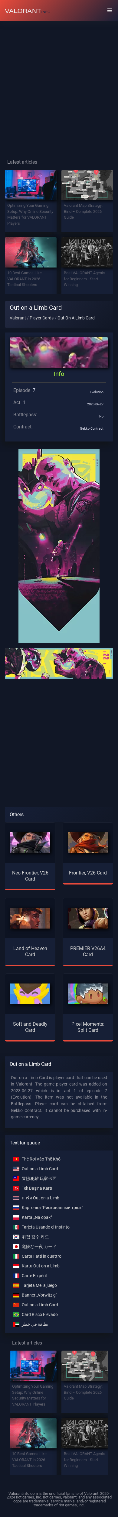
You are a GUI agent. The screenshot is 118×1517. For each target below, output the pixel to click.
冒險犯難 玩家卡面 (39, 1178)
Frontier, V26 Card (88, 873)
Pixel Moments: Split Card (87, 1027)
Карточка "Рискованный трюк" (52, 1207)
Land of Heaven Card (30, 951)
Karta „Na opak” (37, 1217)
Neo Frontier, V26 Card (30, 875)
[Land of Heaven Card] (30, 918)
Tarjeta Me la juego (39, 1285)
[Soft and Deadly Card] (30, 994)
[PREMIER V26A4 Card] (88, 918)
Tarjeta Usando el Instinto (46, 1227)
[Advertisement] (59, 85)
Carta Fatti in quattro (41, 1256)
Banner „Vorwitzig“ (39, 1295)
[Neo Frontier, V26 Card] (30, 842)
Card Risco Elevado (40, 1314)
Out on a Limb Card (40, 1168)
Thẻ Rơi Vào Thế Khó (41, 1159)
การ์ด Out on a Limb (40, 1198)
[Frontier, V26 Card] (88, 842)
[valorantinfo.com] (27, 10)
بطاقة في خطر (35, 1324)
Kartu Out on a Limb (41, 1266)
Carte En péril (34, 1275)
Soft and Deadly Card (30, 1027)
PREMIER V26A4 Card (88, 951)
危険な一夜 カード (39, 1246)
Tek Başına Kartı (37, 1188)
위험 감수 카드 (35, 1236)
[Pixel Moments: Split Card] (88, 994)
